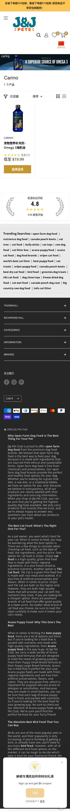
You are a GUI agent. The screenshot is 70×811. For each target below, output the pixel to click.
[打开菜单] (6, 18)
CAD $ (9, 398)
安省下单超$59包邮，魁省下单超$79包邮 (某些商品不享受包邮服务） (35, 5)
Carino (8, 138)
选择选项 (17, 169)
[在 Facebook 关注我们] (6, 382)
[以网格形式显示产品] (58, 96)
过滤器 (14, 96)
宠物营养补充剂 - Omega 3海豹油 (15, 145)
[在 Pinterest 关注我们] (21, 382)
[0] (54, 35)
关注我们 (9, 373)
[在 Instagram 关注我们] (14, 382)
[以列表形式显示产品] (64, 96)
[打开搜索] (39, 35)
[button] (61, 45)
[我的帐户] (46, 35)
